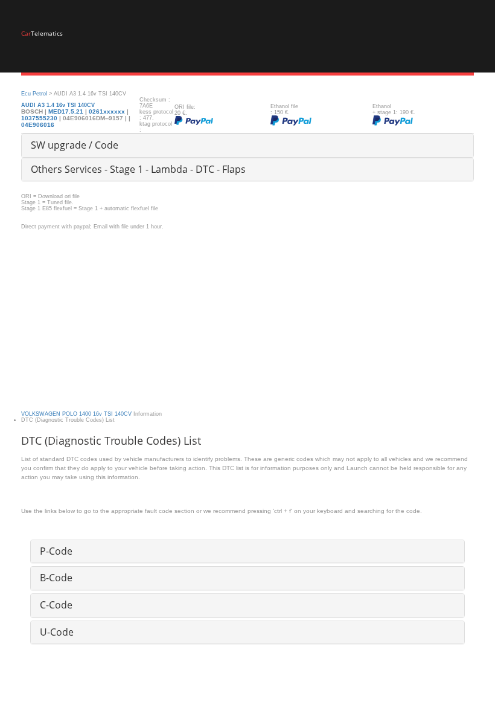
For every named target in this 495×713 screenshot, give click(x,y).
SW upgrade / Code (74, 145)
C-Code (56, 604)
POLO (69, 414)
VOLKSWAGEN (40, 414)
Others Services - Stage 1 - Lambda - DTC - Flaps (138, 169)
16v (97, 414)
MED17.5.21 (65, 111)
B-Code (56, 577)
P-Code (56, 551)
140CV (123, 414)
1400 (85, 414)
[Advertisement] (247, 314)
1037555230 (40, 118)
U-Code (57, 632)
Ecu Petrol (34, 94)
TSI (108, 414)
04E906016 (37, 124)
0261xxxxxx (107, 111)
